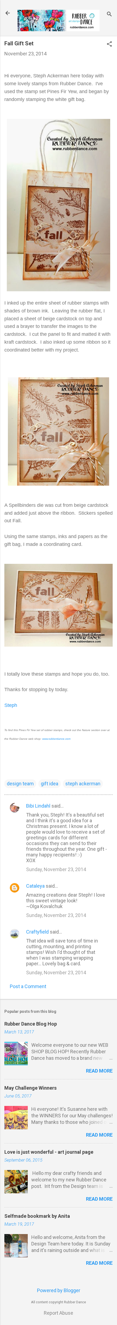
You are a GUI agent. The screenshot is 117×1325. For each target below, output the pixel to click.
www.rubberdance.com (56, 738)
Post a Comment (28, 986)
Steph (10, 705)
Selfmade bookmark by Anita (37, 1216)
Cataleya (35, 886)
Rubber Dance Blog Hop (30, 1024)
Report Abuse (58, 1313)
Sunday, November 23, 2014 (56, 869)
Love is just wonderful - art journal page (48, 1152)
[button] (109, 45)
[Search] (109, 15)
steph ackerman (82, 783)
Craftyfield (37, 932)
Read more (99, 1071)
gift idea (49, 783)
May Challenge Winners (30, 1088)
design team (20, 783)
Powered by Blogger (58, 1290)
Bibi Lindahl (38, 806)
